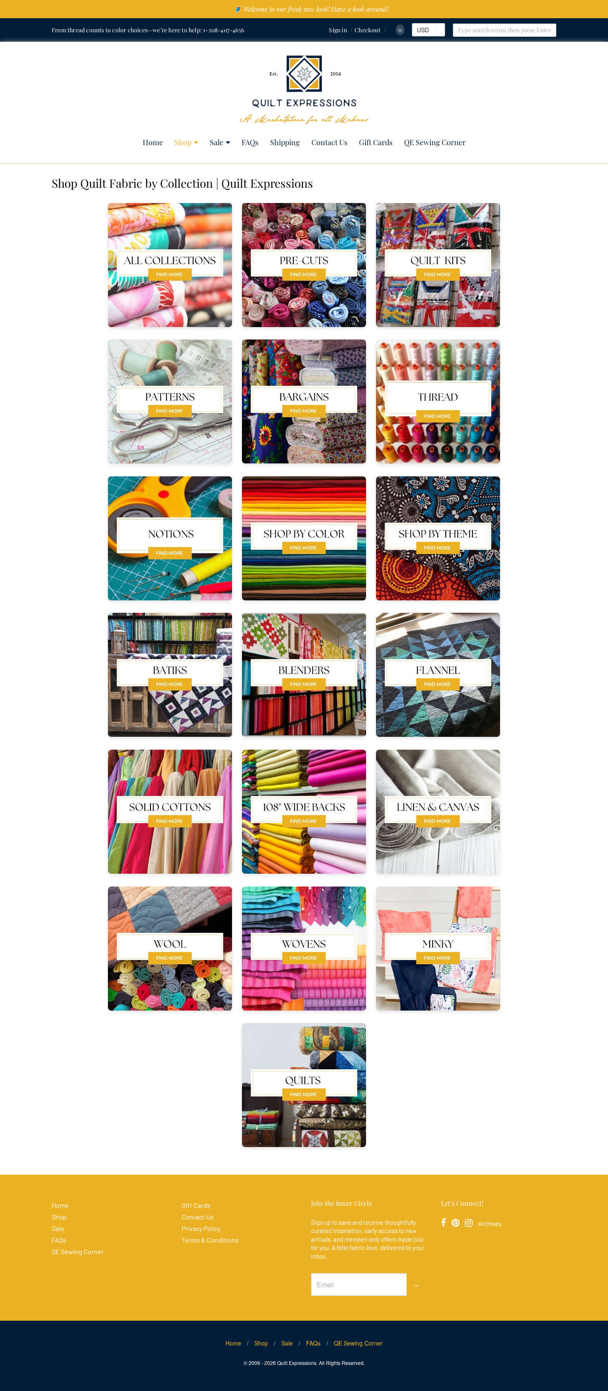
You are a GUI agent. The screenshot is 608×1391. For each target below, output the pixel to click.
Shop (183, 142)
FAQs (250, 142)
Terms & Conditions (210, 1240)
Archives (489, 1223)
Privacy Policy (201, 1228)
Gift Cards (376, 142)
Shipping (285, 142)
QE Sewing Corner (435, 142)
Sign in (338, 30)
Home (153, 142)
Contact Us (329, 142)
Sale (216, 142)
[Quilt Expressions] (304, 90)
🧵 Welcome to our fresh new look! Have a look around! (310, 9)
